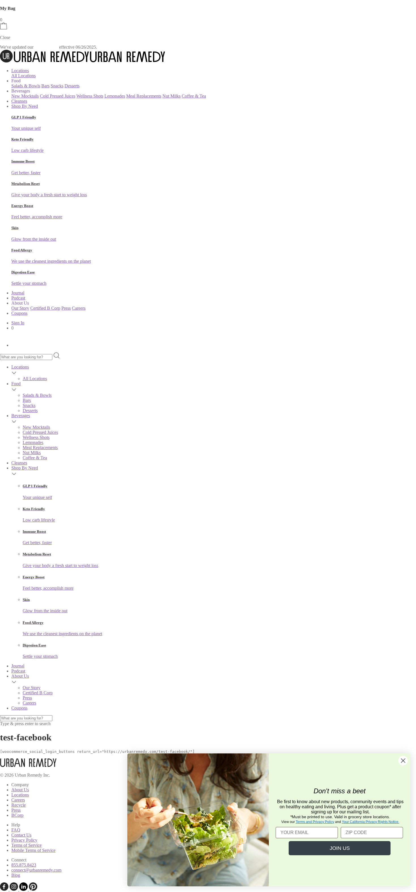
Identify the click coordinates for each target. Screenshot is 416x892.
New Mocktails (25, 96)
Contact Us (21, 835)
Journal (17, 292)
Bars (45, 85)
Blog (15, 875)
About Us (20, 676)
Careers (78, 308)
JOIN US (340, 848)
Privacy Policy (24, 840)
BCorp (17, 815)
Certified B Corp (45, 308)
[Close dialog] (403, 761)
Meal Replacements (143, 96)
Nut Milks (171, 96)
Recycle (18, 805)
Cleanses (19, 101)
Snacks (57, 85)
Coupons (19, 313)
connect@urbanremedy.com (36, 870)
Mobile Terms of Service (33, 850)
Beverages (20, 415)
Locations (20, 70)
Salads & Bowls (25, 85)
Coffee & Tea (194, 96)
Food (16, 383)
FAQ (15, 830)
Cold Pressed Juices (57, 96)
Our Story (20, 308)
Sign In (17, 322)
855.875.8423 (23, 865)
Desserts (72, 85)
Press (66, 308)
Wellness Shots (89, 96)
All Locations (23, 75)
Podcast (18, 298)
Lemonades (114, 96)
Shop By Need (24, 106)
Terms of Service (26, 845)
